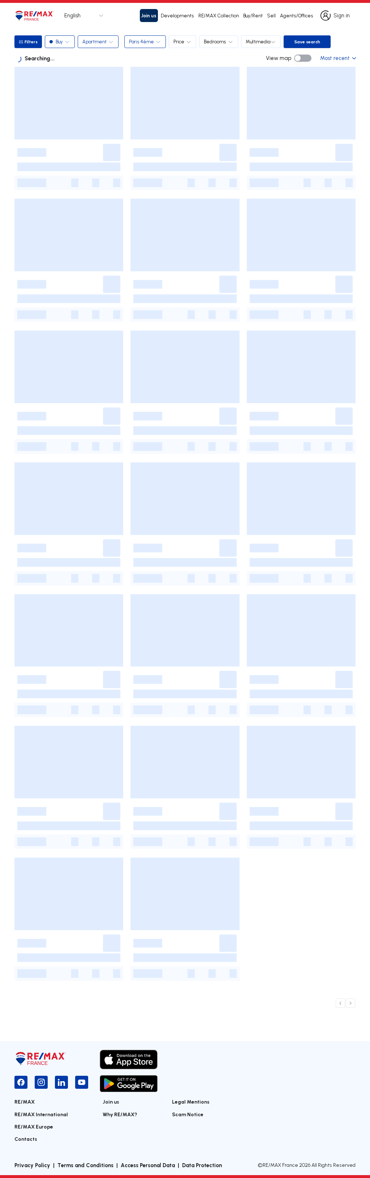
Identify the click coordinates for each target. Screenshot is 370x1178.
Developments (177, 15)
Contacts (25, 1138)
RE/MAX (24, 1101)
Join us (148, 15)
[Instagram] (41, 1082)
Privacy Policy (32, 1165)
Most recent (335, 58)
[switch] (302, 58)
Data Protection (202, 1165)
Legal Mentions (191, 1101)
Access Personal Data (148, 1165)
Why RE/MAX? (120, 1114)
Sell (271, 15)
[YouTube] (81, 1082)
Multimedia (258, 41)
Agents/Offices (296, 15)
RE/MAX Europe (33, 1126)
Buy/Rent (253, 15)
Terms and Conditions (85, 1165)
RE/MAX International (41, 1114)
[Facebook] (20, 1082)
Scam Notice (187, 1114)
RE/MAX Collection (218, 15)
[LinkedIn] (61, 1082)
